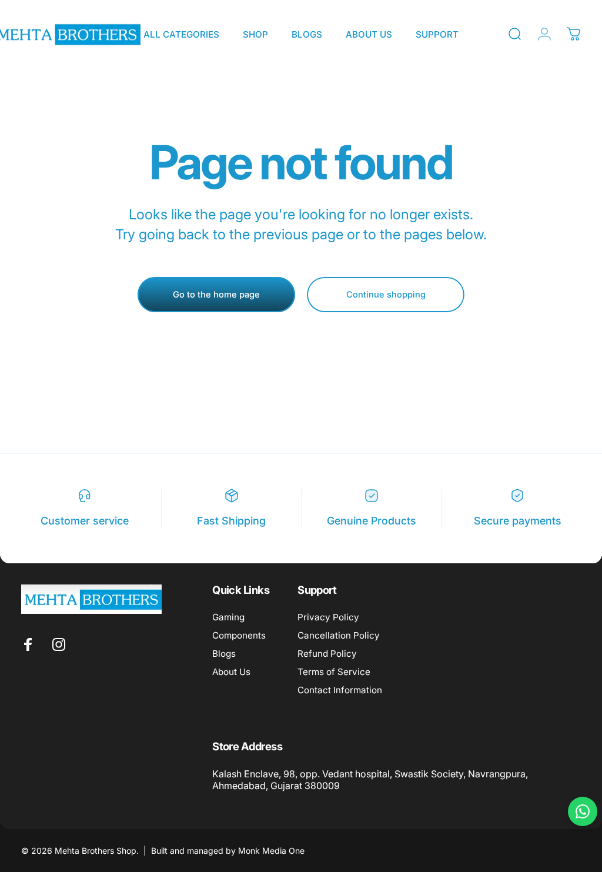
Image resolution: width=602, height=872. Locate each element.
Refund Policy (327, 653)
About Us (231, 671)
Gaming (228, 617)
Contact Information (339, 690)
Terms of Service (333, 671)
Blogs (224, 653)
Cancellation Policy (338, 635)
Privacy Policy (328, 617)
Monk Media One (271, 851)
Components (239, 635)
